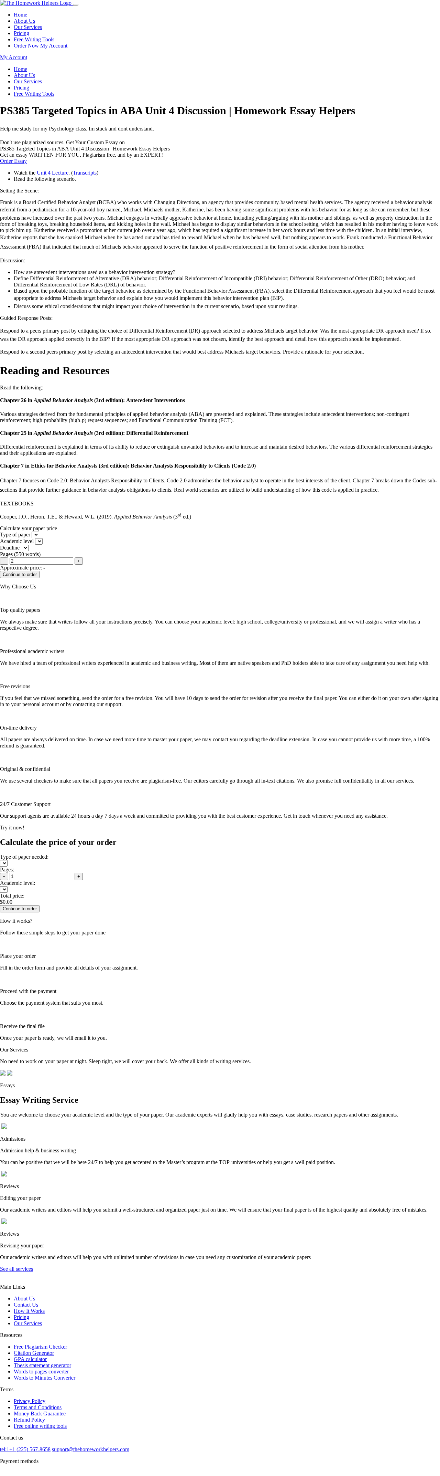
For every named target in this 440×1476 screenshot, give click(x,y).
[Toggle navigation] (75, 5)
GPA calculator (30, 1359)
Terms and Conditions (38, 1407)
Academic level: (17, 883)
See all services (16, 1269)
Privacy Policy (29, 1401)
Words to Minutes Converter (44, 1378)
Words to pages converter (41, 1371)
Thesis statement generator (42, 1365)
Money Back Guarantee (40, 1413)
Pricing (21, 33)
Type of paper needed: (24, 857)
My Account (53, 46)
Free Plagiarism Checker (40, 1347)
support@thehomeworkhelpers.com (90, 1449)
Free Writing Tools (34, 39)
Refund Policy (29, 1420)
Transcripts (85, 173)
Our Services (28, 27)
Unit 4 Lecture (52, 173)
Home (20, 15)
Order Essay (13, 161)
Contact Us (26, 1305)
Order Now (26, 46)
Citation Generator (34, 1353)
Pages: (7, 869)
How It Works (29, 1311)
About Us (24, 21)
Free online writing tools (40, 1426)
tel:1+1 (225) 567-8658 (25, 1449)
